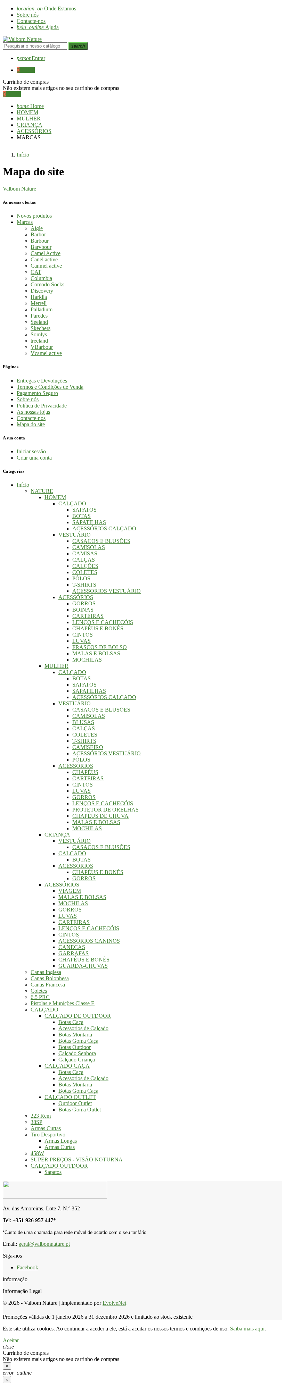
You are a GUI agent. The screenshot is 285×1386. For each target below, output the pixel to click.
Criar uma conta (34, 458)
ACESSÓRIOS (75, 597)
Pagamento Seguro (37, 393)
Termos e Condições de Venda (50, 387)
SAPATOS (84, 510)
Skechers (40, 328)
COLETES (84, 572)
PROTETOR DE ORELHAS (105, 810)
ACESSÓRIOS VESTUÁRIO (106, 591)
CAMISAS (84, 553)
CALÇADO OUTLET (70, 1097)
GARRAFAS (73, 953)
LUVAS (81, 641)
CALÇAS (83, 560)
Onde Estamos (46, 8)
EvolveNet (114, 1303)
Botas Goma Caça (78, 1041)
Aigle (37, 228)
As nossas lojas (33, 412)
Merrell (39, 303)
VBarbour (42, 347)
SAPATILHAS (89, 522)
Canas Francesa (48, 985)
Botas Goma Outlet (79, 1109)
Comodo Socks (47, 284)
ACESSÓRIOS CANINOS (89, 941)
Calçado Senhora (77, 1053)
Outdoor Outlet (75, 1103)
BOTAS (81, 516)
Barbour (40, 241)
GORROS (84, 603)
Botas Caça (70, 1022)
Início (23, 485)
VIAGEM (69, 891)
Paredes (39, 316)
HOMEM (55, 497)
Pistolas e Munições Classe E (63, 1003)
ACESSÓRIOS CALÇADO (104, 528)
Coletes (39, 991)
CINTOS (82, 635)
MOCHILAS (87, 660)
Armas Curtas (46, 1128)
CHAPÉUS (85, 772)
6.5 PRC (40, 997)
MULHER (56, 666)
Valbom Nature (19, 189)
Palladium (41, 309)
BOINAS (82, 610)
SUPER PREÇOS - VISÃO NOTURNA (77, 1159)
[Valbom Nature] (22, 39)
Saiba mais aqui (247, 1329)
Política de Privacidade (42, 406)
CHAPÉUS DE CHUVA (100, 816)
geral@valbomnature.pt (44, 1244)
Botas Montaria (75, 1035)
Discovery (42, 291)
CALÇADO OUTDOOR (59, 1166)
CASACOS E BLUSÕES (101, 541)
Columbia (41, 278)
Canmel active (46, 266)
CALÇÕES (85, 566)
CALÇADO (72, 503)
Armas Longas (60, 1141)
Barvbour (41, 247)
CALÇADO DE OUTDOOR (77, 1016)
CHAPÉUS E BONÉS (97, 628)
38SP (36, 1122)
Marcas (25, 222)
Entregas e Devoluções (42, 381)
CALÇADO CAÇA (67, 1066)
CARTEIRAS (88, 616)
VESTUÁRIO (74, 535)
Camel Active (45, 253)
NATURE (42, 491)
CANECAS (71, 947)
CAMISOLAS (88, 547)
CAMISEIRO (87, 747)
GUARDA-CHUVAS (83, 966)
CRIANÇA (57, 835)
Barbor (38, 234)
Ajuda (38, 27)
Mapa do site (31, 424)
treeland (39, 341)
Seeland (39, 322)
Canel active (44, 259)
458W (37, 1153)
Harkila (39, 297)
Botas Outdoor (74, 1047)
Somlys (39, 334)
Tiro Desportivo (48, 1134)
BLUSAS (83, 722)
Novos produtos (34, 216)
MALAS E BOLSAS (96, 653)
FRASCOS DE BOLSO (99, 647)
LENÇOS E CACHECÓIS (102, 622)
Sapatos (53, 1172)
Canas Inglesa (46, 972)
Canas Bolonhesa (50, 978)
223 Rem (41, 1116)
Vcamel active (46, 353)
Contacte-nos (31, 21)
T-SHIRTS (84, 585)
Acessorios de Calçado (83, 1028)
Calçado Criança (76, 1059)
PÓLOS (81, 578)
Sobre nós (28, 15)
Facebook (27, 1267)
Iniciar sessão (31, 451)
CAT (36, 272)
